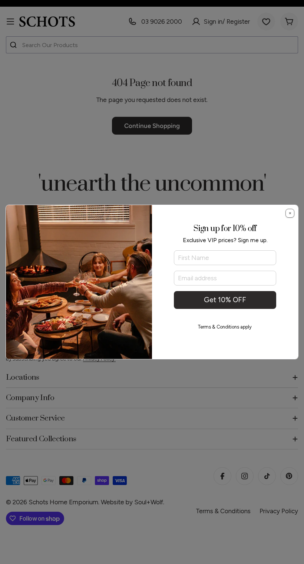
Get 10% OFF (225, 300)
